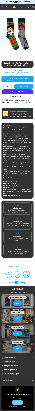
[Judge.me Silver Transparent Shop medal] (8, 274)
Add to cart (24, 86)
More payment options (17, 96)
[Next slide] (33, 2)
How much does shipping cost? (12, 374)
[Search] (6, 7)
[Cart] (33, 7)
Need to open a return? (10, 362)
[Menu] (2, 7)
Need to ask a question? (10, 357)
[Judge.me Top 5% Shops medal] (17, 274)
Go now (17, 303)
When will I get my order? (10, 370)
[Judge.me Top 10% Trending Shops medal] (26, 274)
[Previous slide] (2, 2)
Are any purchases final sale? (11, 366)
